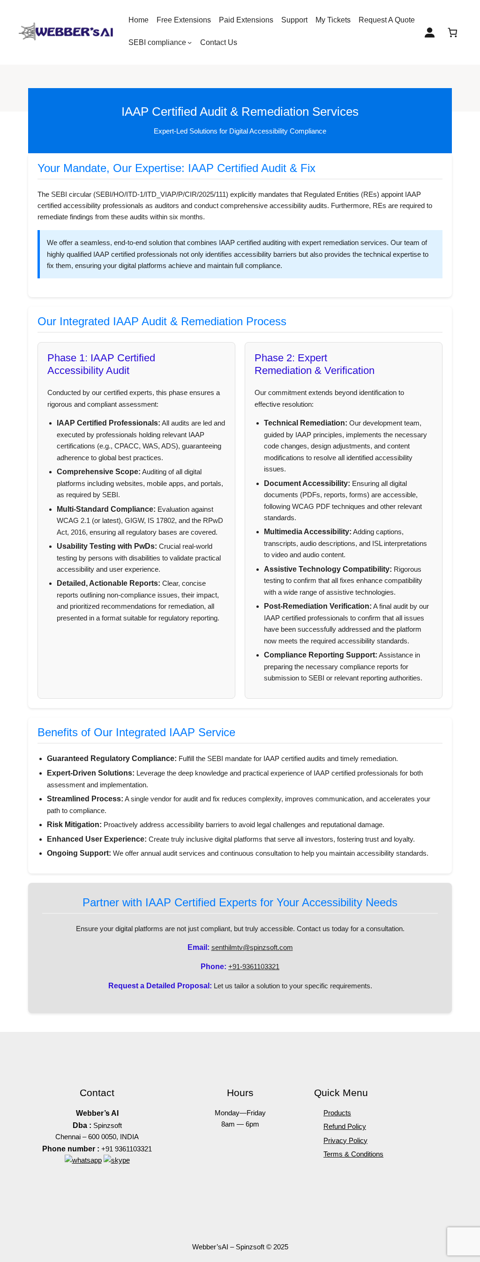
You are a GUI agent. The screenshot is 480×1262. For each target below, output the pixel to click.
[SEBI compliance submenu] (190, 42)
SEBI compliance (157, 42)
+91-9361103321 (253, 967)
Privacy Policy (345, 1140)
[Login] (429, 32)
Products (337, 1113)
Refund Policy (344, 1126)
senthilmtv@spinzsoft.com (252, 947)
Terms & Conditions (353, 1154)
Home (138, 20)
